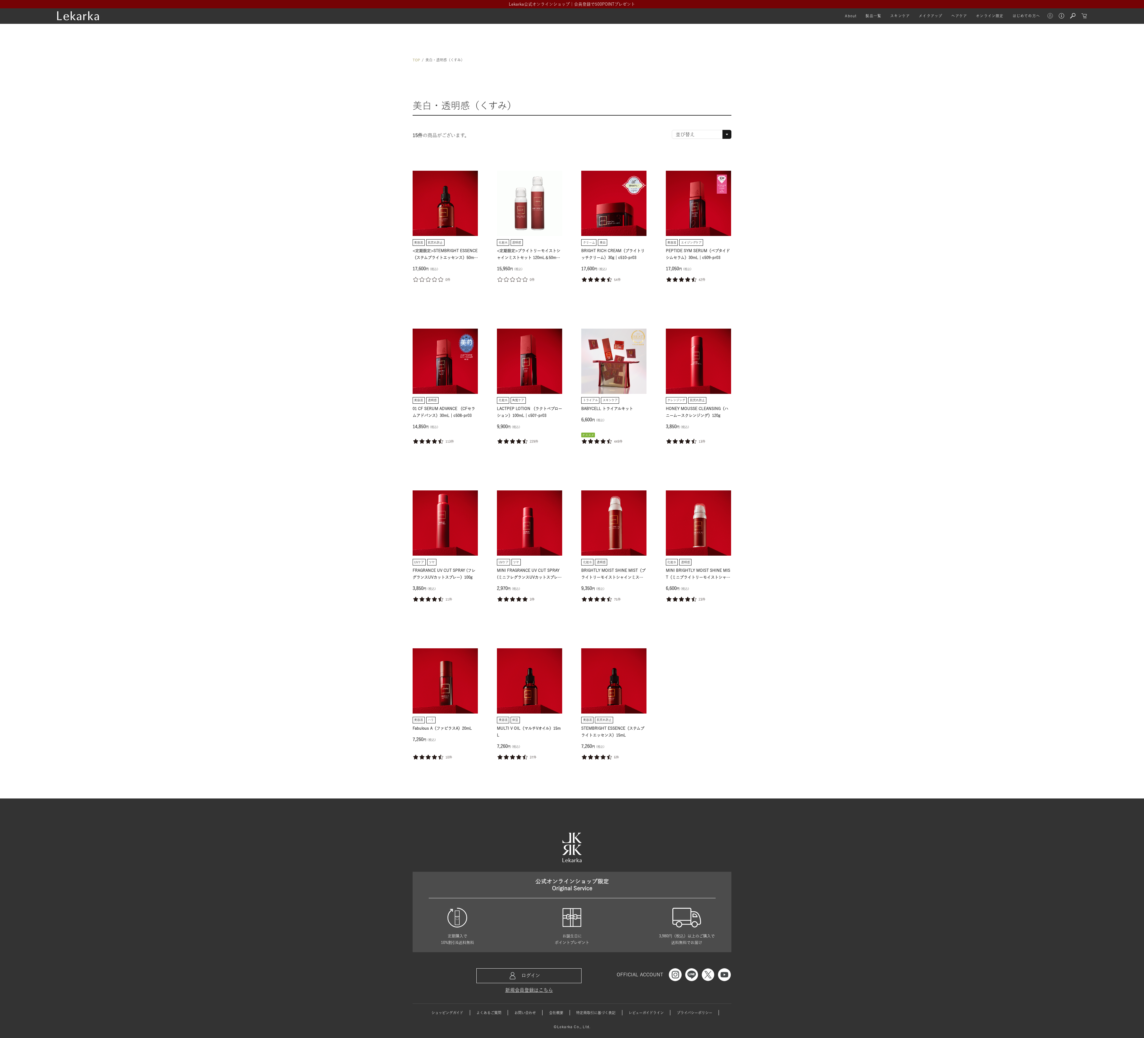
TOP (416, 60)
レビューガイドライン (646, 1012)
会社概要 (556, 1012)
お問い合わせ (525, 1012)
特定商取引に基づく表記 (595, 1012)
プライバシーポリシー (694, 1012)
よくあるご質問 (488, 1012)
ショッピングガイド (447, 1012)
